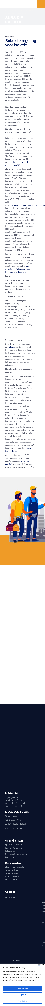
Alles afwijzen (22, 1001)
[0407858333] (22, 930)
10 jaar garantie (12, 816)
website (11, 347)
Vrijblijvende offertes (14, 820)
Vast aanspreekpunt (13, 828)
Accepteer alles (22, 989)
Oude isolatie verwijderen (16, 854)
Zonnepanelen (11, 857)
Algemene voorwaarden (15, 867)
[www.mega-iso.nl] (22, 950)
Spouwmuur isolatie (13, 844)
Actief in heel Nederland (15, 824)
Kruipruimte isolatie (13, 848)
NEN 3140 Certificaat (14, 876)
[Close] (41, 965)
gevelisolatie (15, 205)
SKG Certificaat (12, 870)
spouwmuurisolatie (29, 205)
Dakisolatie (10, 851)
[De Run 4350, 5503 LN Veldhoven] (20, 910)
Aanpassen (22, 995)
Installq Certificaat (13, 879)
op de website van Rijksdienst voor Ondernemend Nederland (17, 269)
